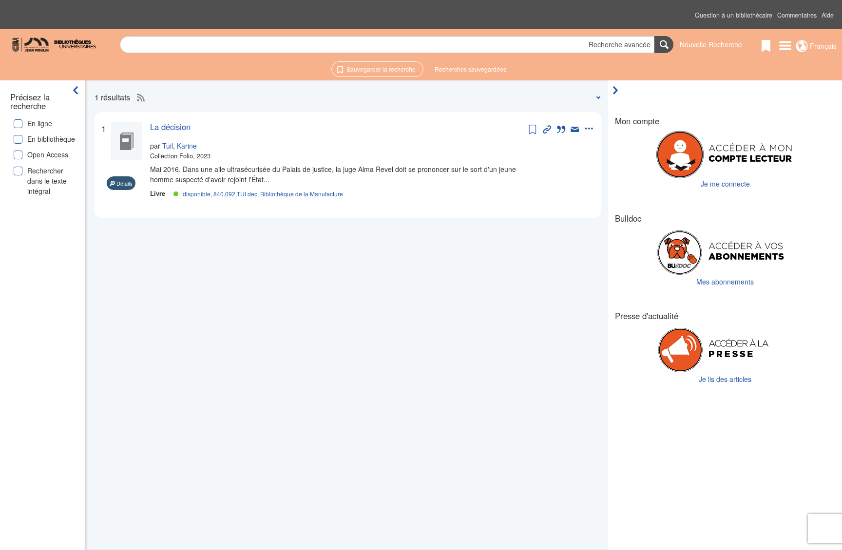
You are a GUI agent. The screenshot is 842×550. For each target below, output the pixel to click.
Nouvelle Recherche (711, 44)
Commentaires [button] (797, 15)
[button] (733, 15)
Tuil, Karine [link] (179, 146)
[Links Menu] (785, 46)
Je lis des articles (725, 379)
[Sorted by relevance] (596, 97)
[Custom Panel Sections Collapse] (618, 90)
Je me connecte (725, 184)
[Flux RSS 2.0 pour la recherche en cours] (138, 97)
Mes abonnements (725, 281)
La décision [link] (170, 126)
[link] (338, 126)
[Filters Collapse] (75, 90)
